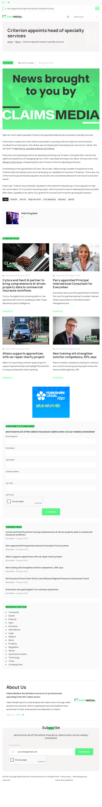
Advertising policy (80, 776)
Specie (71, 199)
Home (10, 41)
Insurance (8, 62)
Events (12, 615)
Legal (11, 633)
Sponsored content (18, 654)
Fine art (23, 199)
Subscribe (51, 511)
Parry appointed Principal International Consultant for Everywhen (37, 545)
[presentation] (24, 501)
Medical (12, 636)
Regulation (13, 647)
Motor (11, 640)
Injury (11, 622)
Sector (12, 650)
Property (13, 643)
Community (14, 612)
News (17, 41)
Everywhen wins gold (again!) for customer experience (32, 589)
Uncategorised (15, 664)
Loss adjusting (49, 199)
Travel (11, 661)
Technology (14, 657)
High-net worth (34, 199)
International (14, 629)
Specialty (62, 199)
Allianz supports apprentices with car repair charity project (30, 8)
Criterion (13, 199)
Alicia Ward (10, 538)
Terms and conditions (64, 780)
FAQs (57, 776)
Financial (12, 619)
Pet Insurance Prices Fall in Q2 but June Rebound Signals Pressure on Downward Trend (47, 578)
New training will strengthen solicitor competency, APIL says (34, 567)
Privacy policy (65, 776)
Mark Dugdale (28, 62)
